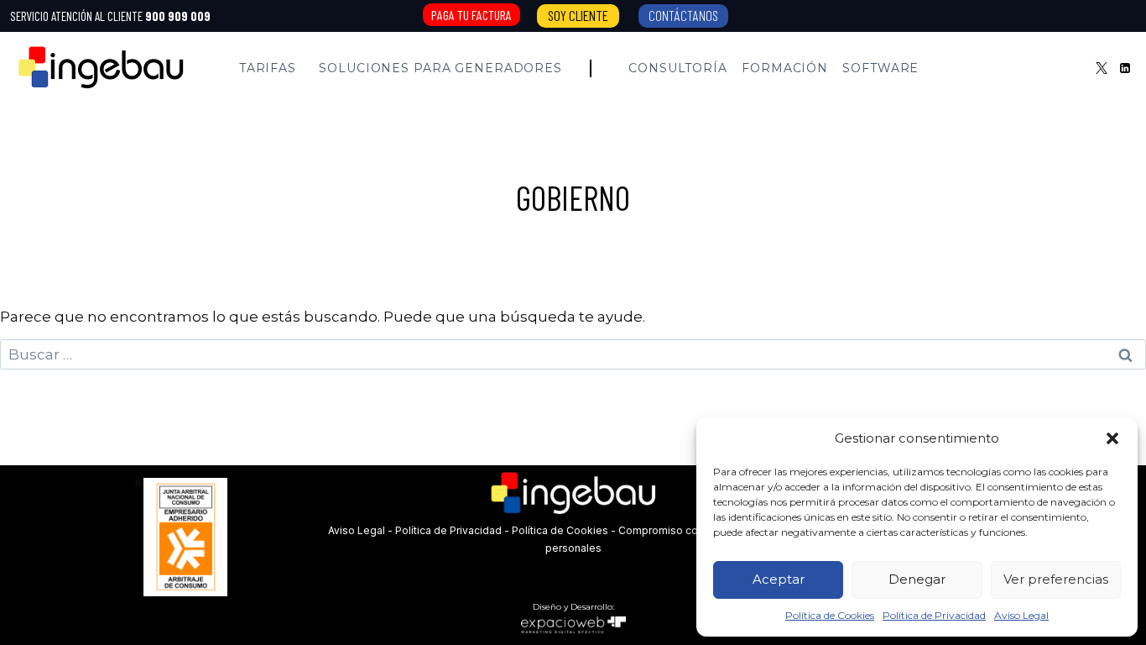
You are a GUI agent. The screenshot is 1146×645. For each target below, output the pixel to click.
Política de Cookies (829, 615)
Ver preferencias (1055, 579)
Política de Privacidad (934, 615)
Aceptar (779, 579)
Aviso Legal (1021, 615)
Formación (785, 68)
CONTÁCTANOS (683, 15)
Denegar (916, 579)
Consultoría (677, 68)
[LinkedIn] (1125, 68)
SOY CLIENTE (578, 15)
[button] (1112, 438)
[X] (1101, 68)
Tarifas (267, 68)
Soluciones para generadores (440, 68)
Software (880, 68)
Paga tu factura (471, 15)
